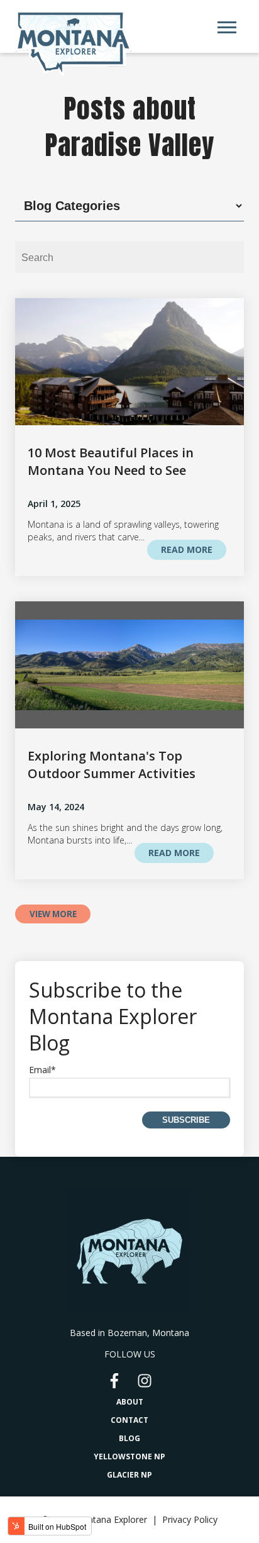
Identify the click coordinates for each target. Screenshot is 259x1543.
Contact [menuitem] (129, 1420)
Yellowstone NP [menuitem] (129, 1456)
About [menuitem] (129, 1401)
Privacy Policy (190, 1519)
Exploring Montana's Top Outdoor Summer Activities (112, 764)
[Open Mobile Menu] (230, 30)
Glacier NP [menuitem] (129, 1474)
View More (53, 914)
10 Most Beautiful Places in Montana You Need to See (111, 461)
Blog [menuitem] (129, 1438)
